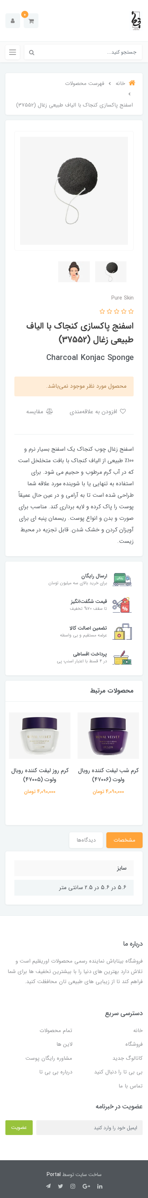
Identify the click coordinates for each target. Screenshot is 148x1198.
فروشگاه (134, 1044)
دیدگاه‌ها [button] (86, 840)
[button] (31, 20)
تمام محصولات (56, 1030)
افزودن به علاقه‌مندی (94, 411)
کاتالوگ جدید (127, 1058)
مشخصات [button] (124, 840)
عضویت (19, 1127)
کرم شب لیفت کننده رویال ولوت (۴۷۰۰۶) (108, 775)
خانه (138, 1030)
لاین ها (64, 1044)
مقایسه (35, 411)
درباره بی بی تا (55, 1072)
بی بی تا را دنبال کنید (118, 1072)
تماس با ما (131, 1086)
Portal (54, 1175)
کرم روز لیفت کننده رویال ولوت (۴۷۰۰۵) (40, 775)
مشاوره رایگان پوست (49, 1058)
